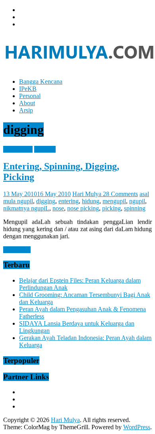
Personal (30, 95)
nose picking (83, 208)
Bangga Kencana (40, 81)
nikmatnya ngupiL (26, 208)
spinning (134, 208)
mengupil (114, 201)
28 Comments (120, 193)
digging (45, 201)
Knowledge (18, 149)
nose (58, 208)
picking (111, 208)
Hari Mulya (87, 193)
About (27, 103)
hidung (90, 201)
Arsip (26, 110)
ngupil (137, 201)
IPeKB (28, 88)
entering (68, 201)
